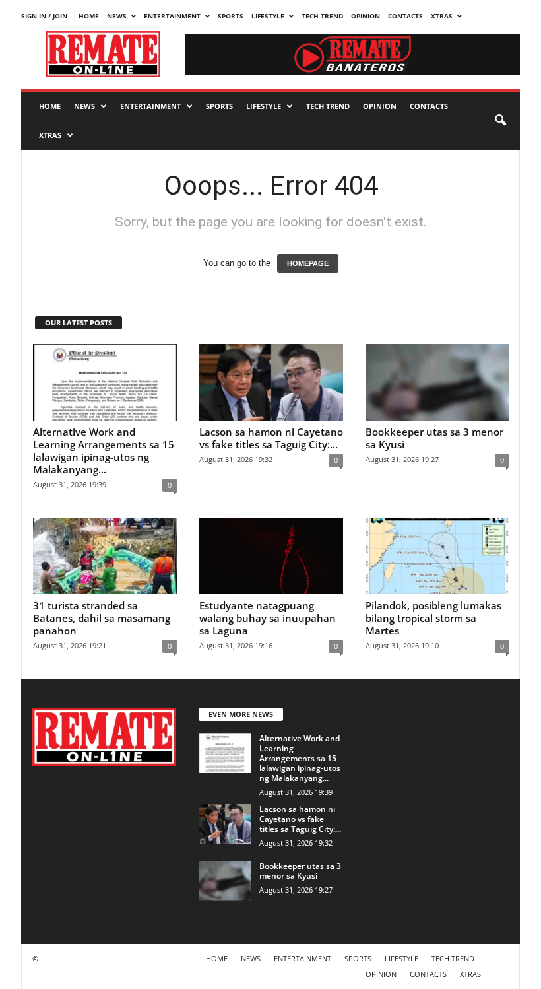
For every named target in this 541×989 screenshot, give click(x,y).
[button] (500, 120)
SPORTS (230, 15)
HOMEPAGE (308, 263)
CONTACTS (405, 15)
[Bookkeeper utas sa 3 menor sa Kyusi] (437, 382)
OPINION (365, 15)
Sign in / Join (44, 15)
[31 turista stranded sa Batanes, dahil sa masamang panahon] (105, 556)
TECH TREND (322, 15)
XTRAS (442, 15)
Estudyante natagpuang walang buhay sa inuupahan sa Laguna (267, 618)
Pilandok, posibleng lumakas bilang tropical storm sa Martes (433, 618)
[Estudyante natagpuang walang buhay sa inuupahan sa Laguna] (271, 556)
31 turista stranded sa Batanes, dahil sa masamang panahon (101, 618)
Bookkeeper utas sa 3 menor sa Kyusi (434, 438)
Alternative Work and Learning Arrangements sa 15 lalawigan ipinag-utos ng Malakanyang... (103, 450)
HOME (89, 15)
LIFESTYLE (267, 15)
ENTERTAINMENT (172, 15)
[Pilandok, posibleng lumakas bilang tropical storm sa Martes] (437, 556)
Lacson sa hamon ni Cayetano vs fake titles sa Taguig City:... (271, 438)
